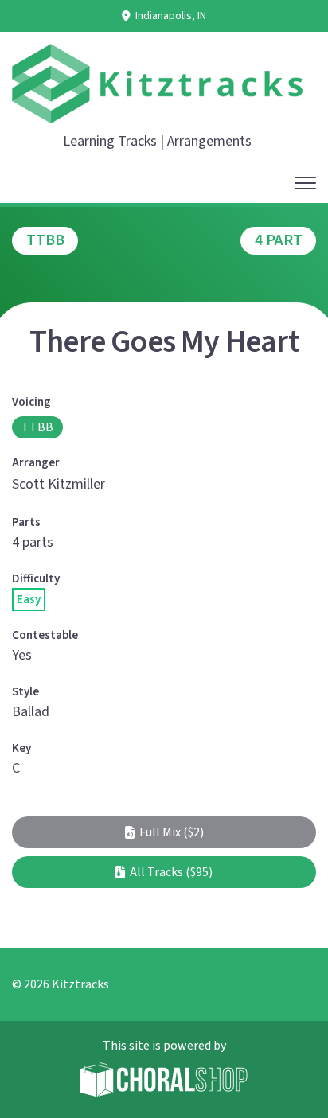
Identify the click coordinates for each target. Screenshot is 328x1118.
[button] (164, 832)
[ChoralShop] (164, 1081)
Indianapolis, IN (170, 16)
